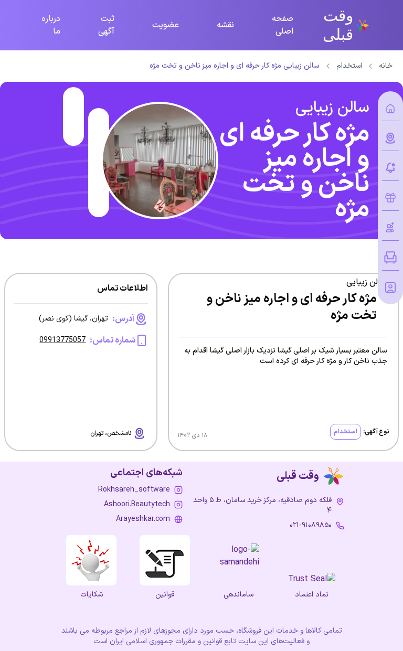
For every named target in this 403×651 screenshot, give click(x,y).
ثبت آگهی (106, 25)
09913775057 (62, 340)
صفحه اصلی (282, 25)
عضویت (165, 25)
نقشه (225, 25)
